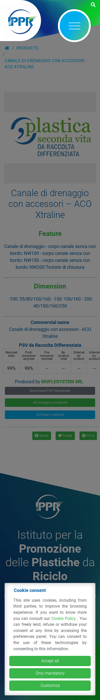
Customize (50, 685)
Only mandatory (50, 673)
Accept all (50, 660)
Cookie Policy (64, 618)
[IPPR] (20, 20)
